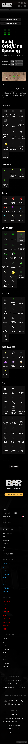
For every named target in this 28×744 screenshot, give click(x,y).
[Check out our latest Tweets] (22, 5)
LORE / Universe (8, 530)
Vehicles (5, 571)
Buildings (6, 591)
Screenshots (7, 533)
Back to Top (14, 467)
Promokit (14, 715)
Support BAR (7, 516)
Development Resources (14, 718)
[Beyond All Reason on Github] (16, 700)
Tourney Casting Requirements (14, 722)
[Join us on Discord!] (22, 3)
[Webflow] (21, 704)
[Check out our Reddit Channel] (25, 5)
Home (4, 510)
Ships (4, 578)
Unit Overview (7, 564)
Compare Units (8, 554)
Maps (4, 550)
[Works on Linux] (12, 704)
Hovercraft (7, 581)
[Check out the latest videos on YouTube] (19, 5)
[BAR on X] (5, 704)
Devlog (18, 680)
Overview (10, 680)
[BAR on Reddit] (22, 700)
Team (18, 687)
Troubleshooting (14, 725)
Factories (6, 585)
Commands (7, 544)
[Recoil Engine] (9, 700)
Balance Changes (14, 684)
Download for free (10, 513)
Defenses (6, 588)
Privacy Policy (14, 732)
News (4, 526)
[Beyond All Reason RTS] (7, 4)
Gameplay (6, 540)
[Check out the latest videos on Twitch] (25, 3)
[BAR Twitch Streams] (19, 700)
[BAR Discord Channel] (12, 700)
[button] (14, 4)
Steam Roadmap (8, 687)
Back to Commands (11, 19)
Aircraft (6, 574)
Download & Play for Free (14, 494)
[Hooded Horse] (6, 700)
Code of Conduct (14, 729)
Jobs (23, 687)
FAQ (4, 547)
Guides (5, 537)
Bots (4, 567)
